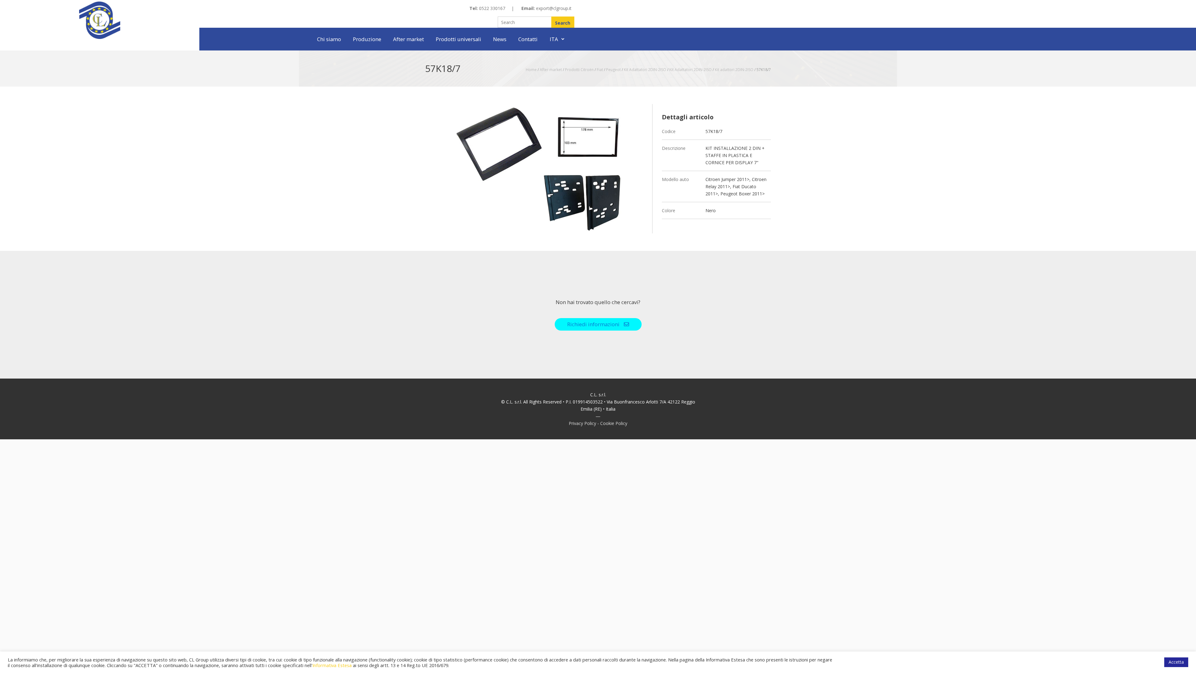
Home (531, 69)
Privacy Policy (582, 423)
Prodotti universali (458, 39)
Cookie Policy (613, 423)
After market (408, 39)
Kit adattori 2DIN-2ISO (734, 69)
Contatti (528, 39)
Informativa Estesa (332, 665)
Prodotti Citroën (579, 69)
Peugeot (613, 69)
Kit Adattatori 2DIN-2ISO (645, 69)
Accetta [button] (1176, 662)
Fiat (600, 69)
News (499, 39)
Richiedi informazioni (594, 324)
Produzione (367, 39)
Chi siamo (329, 39)
